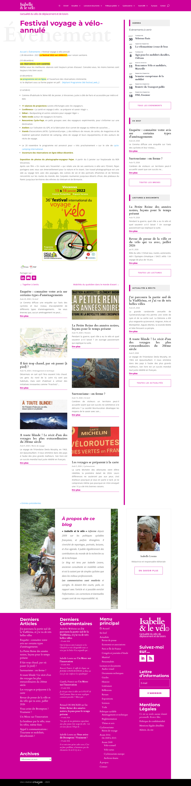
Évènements (34, 51)
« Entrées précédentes (30, 503)
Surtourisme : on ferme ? (88, 394)
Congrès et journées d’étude (115, 653)
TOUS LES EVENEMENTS (150, 105)
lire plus (24, 316)
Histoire (87, 333)
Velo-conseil (110, 745)
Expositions (107, 698)
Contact (163, 6)
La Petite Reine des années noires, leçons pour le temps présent (95, 327)
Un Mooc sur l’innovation (34, 717)
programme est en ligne (34, 79)
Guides (105, 677)
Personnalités (108, 661)
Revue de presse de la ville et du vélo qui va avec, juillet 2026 (150, 242)
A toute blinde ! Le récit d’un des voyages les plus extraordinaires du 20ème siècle (43, 438)
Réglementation (109, 718)
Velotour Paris (142, 38)
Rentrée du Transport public (150, 87)
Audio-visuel (108, 668)
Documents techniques (112, 673)
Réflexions (107, 690)
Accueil (23, 51)
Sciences (105, 703)
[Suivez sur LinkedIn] (142, 658)
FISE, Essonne (142, 95)
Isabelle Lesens (66, 658)
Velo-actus (109, 749)
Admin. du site (146, 729)
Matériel (106, 657)
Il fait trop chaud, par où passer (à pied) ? (43, 365)
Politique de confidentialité (152, 721)
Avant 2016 (141, 6)
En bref (65, 6)
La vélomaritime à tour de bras (151, 46)
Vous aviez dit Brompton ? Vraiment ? (34, 710)
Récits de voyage (38, 446)
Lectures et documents (91, 6)
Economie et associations (113, 644)
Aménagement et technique (43, 371)
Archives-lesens (111, 758)
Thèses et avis (108, 723)
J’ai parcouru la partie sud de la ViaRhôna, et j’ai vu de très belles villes (150, 300)
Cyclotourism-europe (114, 753)
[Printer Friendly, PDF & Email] (28, 267)
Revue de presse (109, 640)
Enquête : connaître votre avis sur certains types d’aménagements (43, 293)
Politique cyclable (111, 6)
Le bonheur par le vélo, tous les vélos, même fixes (35, 723)
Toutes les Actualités (150, 383)
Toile (104, 707)
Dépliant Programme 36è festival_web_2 (80, 82)
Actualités (74, 6)
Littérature (107, 686)
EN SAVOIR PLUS (148, 570)
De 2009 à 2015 (109, 738)
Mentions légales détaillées (151, 725)
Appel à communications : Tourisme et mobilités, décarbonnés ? (34, 732)
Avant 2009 (107, 742)
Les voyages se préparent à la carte (95, 462)
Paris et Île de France (111, 648)
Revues (105, 694)
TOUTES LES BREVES (150, 182)
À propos (154, 6)
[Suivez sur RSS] (150, 658)
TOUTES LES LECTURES (150, 273)
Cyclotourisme (127, 6)
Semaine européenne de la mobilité (149, 78)
